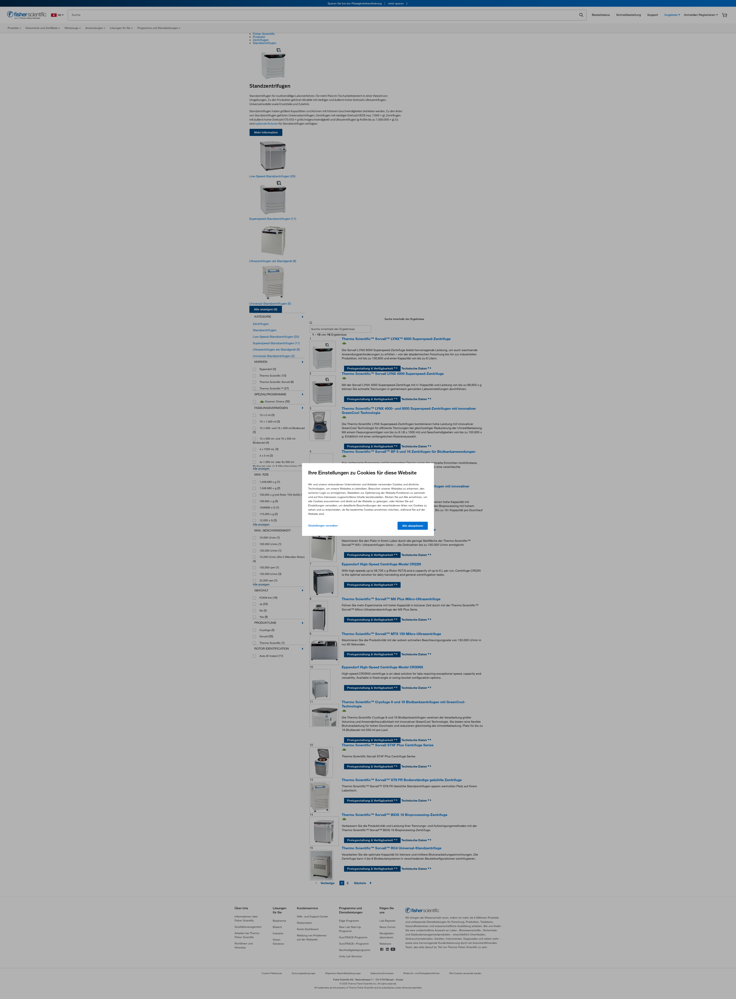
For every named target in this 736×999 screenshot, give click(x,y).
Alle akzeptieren (412, 525)
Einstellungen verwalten (323, 525)
